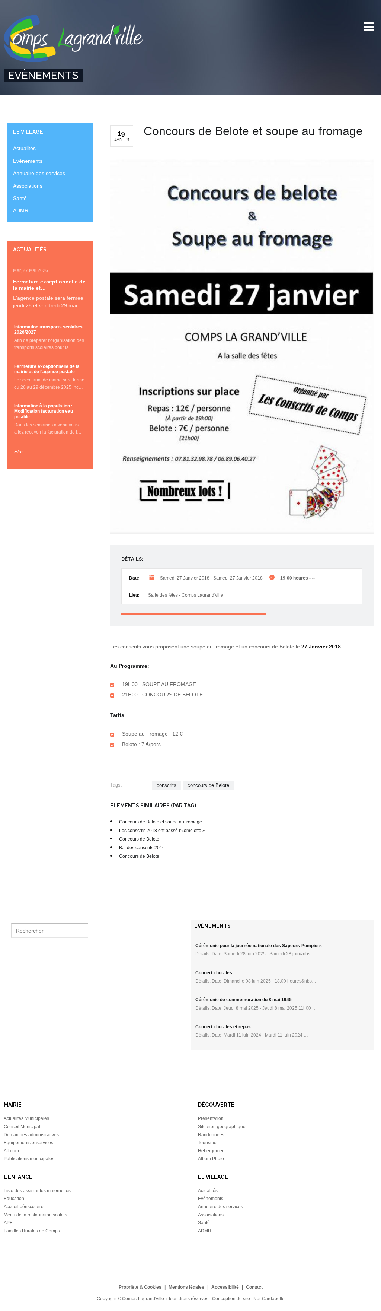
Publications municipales (29, 1158)
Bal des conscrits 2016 (142, 847)
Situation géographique (222, 1126)
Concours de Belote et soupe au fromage (160, 822)
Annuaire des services (39, 173)
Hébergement (212, 1150)
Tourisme (207, 1142)
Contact (254, 1287)
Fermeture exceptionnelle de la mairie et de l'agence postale (47, 369)
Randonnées (211, 1134)
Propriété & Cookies (140, 1287)
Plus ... (22, 451)
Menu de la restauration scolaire (36, 1215)
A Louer (11, 1150)
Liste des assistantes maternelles (37, 1190)
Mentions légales (186, 1287)
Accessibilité (225, 1287)
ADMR (20, 210)
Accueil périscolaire (24, 1206)
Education (14, 1198)
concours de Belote (208, 785)
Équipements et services (28, 1142)
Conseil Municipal (22, 1126)
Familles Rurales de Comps (32, 1231)
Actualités (24, 148)
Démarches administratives (31, 1134)
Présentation (211, 1118)
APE (8, 1222)
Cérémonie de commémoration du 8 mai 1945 (243, 999)
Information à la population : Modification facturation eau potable (43, 411)
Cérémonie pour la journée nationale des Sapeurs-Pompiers (258, 945)
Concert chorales (213, 972)
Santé (20, 198)
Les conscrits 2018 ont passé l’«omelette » (162, 830)
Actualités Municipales (26, 1118)
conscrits (166, 785)
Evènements (27, 161)
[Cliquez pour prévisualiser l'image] (242, 346)
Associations (27, 186)
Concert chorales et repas (223, 1026)
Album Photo (211, 1158)
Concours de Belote (139, 839)
